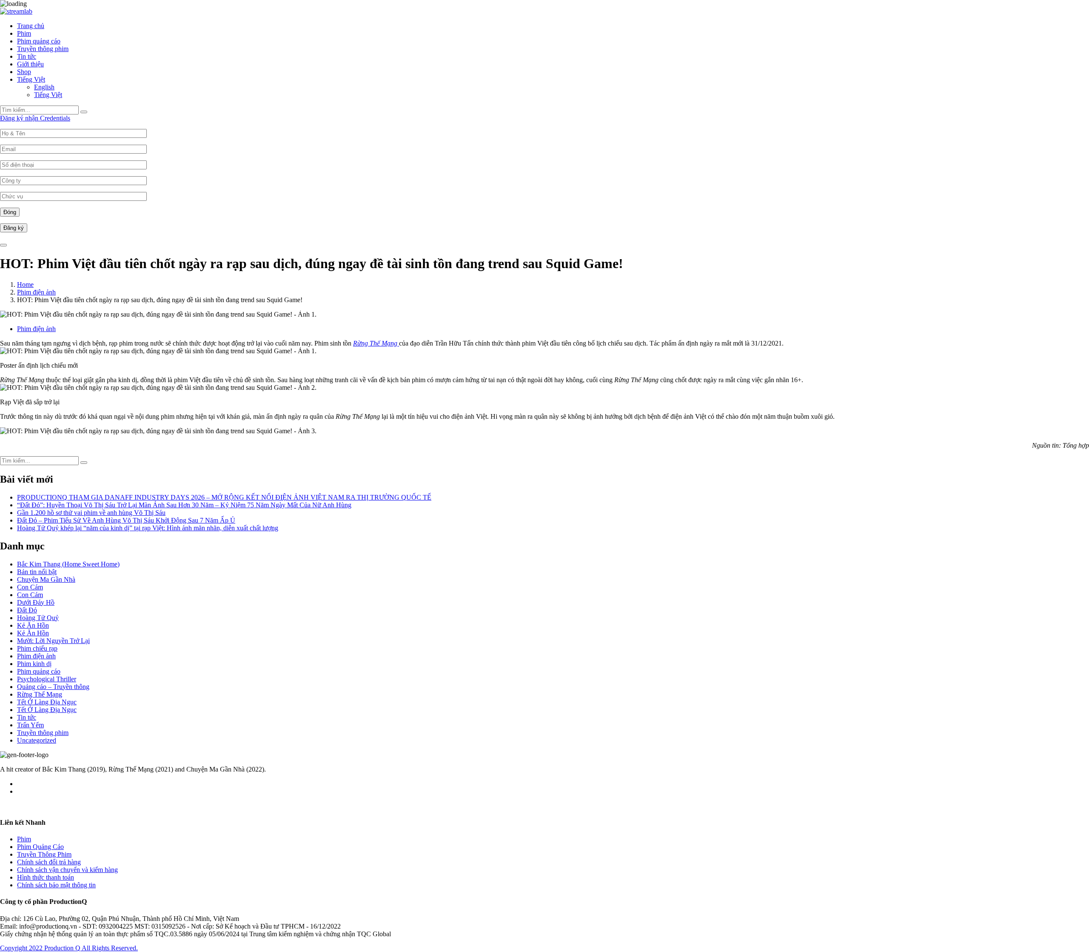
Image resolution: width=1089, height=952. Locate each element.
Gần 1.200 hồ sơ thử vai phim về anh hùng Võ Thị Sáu (91, 512)
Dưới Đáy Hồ (35, 602)
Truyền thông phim (42, 48)
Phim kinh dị (34, 663)
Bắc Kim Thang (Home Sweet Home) (68, 564)
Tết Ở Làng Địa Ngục (47, 702)
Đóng (9, 212)
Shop (24, 71)
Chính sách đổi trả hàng (49, 862)
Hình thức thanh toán (45, 877)
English (44, 87)
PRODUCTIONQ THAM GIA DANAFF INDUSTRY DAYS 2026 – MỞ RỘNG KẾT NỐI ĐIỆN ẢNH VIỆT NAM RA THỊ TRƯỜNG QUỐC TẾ (224, 497)
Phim (24, 33)
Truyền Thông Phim (44, 854)
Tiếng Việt (31, 79)
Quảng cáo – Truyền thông (53, 686)
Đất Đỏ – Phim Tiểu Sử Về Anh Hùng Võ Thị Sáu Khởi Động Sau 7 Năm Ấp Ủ (126, 520)
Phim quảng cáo (38, 41)
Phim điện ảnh (36, 292)
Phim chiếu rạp (37, 648)
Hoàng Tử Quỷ (38, 617)
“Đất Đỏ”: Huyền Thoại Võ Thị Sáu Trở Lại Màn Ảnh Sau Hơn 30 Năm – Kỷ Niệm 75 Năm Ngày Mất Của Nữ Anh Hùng (184, 505)
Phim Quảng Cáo (40, 846)
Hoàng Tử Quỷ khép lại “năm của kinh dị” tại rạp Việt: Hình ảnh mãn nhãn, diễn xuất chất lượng (147, 528)
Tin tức (26, 56)
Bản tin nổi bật (37, 571)
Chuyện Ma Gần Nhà (46, 579)
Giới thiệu (30, 64)
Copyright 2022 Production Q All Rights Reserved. (69, 948)
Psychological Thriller (46, 679)
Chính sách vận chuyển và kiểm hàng (67, 869)
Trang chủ (30, 25)
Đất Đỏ (27, 610)
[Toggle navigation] (3, 245)
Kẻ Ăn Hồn (33, 625)
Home (25, 284)
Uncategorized (36, 740)
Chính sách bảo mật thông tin (56, 885)
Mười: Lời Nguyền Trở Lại (53, 640)
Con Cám (30, 587)
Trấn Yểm (30, 725)
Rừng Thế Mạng (39, 694)
